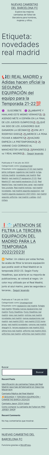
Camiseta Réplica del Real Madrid (18, 393)
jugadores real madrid (25, 172)
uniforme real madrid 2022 (34, 331)
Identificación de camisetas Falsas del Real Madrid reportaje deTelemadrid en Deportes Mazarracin (23, 387)
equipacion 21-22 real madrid (30, 169)
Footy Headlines (16, 312)
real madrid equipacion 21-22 (24, 181)
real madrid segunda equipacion (26, 191)
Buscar (5, 367)
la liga (38, 172)
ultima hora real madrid (12, 331)
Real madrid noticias (23, 188)
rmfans (5, 200)
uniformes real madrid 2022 (34, 334)
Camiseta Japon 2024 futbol (15, 403)
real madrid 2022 (16, 321)
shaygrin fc (6, 327)
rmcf (39, 197)
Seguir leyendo (35, 153)
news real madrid (16, 315)
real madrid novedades (18, 324)
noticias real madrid (33, 315)
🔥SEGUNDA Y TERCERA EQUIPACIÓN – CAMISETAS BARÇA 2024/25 (21, 398)
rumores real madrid (37, 324)
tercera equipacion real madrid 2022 (28, 327)
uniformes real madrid (11, 334)
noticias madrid (8, 175)
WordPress (25, 445)
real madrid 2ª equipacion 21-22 (23, 178)
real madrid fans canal (22, 184)
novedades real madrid (26, 175)
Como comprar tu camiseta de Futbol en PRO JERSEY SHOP (23, 408)
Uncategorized (26, 166)
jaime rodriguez (8, 172)
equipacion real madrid (27, 306)
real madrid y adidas (27, 197)
